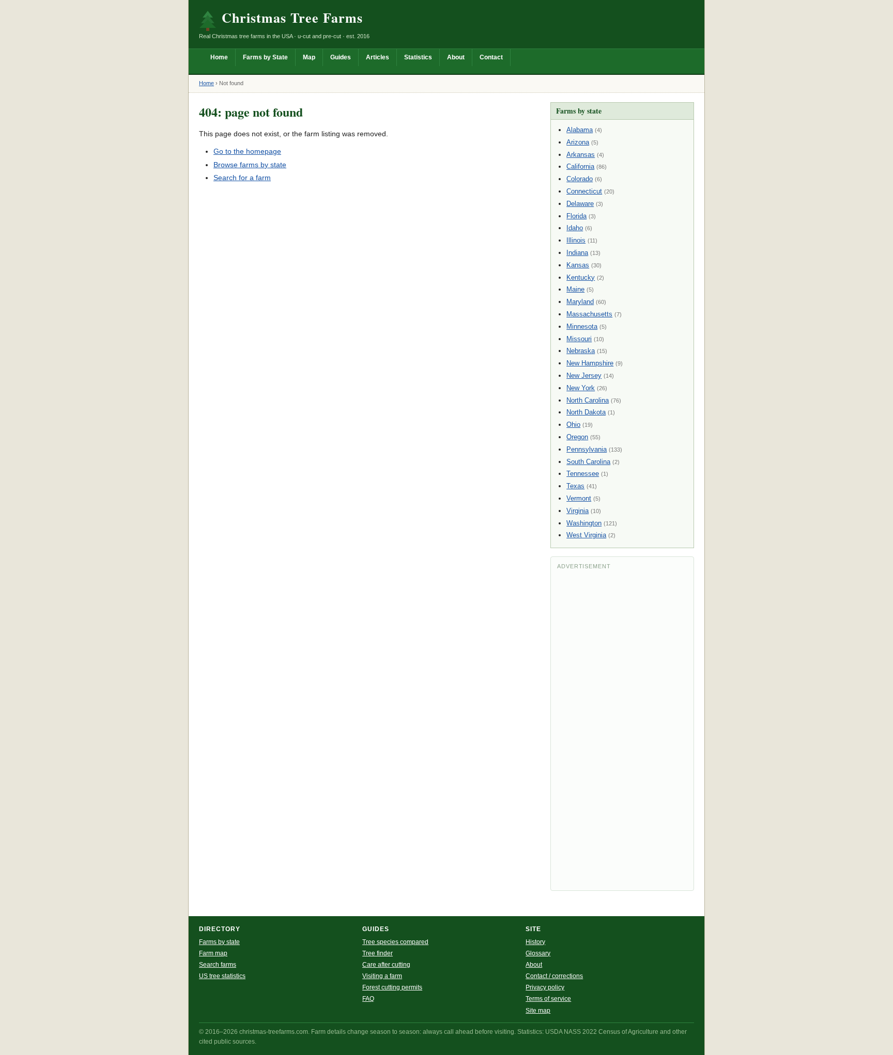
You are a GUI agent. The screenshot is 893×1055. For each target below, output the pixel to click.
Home (219, 57)
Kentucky (580, 277)
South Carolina (588, 462)
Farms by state (219, 942)
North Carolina (587, 400)
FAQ (368, 998)
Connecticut (584, 191)
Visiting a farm (382, 976)
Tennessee (582, 473)
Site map (538, 1010)
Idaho (574, 228)
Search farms (217, 964)
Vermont (578, 498)
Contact (491, 57)
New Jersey (584, 375)
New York (580, 388)
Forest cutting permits (392, 987)
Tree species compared (395, 942)
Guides (340, 57)
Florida (576, 216)
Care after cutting (386, 964)
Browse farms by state (249, 165)
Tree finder (377, 953)
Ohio (573, 424)
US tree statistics (222, 976)
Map (309, 57)
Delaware (580, 203)
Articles (377, 57)
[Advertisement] (622, 729)
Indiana (577, 253)
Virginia (577, 511)
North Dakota (586, 412)
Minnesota (581, 326)
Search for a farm (242, 177)
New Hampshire (589, 363)
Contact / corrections (554, 976)
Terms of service (548, 998)
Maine (575, 289)
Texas (575, 486)
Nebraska (580, 351)
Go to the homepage (247, 151)
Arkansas (580, 154)
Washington (584, 523)
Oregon (577, 437)
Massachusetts (589, 314)
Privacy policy (545, 987)
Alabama (579, 130)
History (535, 942)
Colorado (579, 179)
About (456, 57)
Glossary (538, 953)
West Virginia (586, 535)
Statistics (418, 57)
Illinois (576, 240)
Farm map (213, 953)
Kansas (577, 265)
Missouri (579, 339)
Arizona (577, 142)
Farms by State (265, 57)
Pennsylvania (586, 449)
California (580, 166)
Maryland (580, 302)
